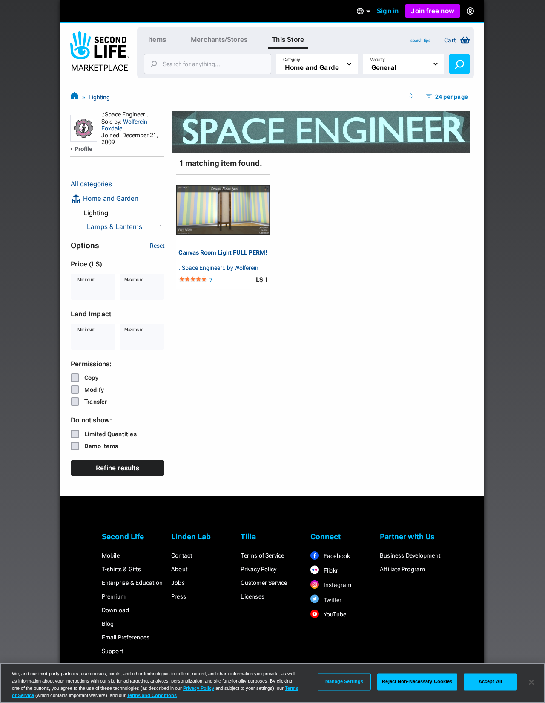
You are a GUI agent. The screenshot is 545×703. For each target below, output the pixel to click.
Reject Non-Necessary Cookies (417, 681)
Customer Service (264, 582)
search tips (420, 40)
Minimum (86, 279)
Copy (91, 377)
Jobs (178, 582)
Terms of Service (262, 555)
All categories (91, 184)
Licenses (252, 596)
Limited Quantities (110, 434)
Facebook (336, 556)
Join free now (432, 11)
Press (178, 596)
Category (291, 59)
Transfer (95, 401)
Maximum (133, 279)
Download (115, 610)
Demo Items (101, 446)
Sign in (388, 11)
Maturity (377, 59)
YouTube (334, 614)
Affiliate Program (402, 569)
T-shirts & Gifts (121, 569)
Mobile (111, 555)
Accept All (490, 681)
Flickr (330, 570)
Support (112, 651)
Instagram (337, 584)
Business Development (410, 555)
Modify (94, 389)
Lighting (99, 97)
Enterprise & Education (132, 582)
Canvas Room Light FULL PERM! (222, 252)
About (179, 569)
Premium (114, 596)
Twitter (332, 599)
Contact (181, 555)
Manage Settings (344, 681)
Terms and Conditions (152, 695)
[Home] (74, 97)
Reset (157, 245)
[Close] (531, 682)
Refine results (117, 468)
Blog (108, 623)
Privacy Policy (258, 569)
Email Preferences (125, 637)
